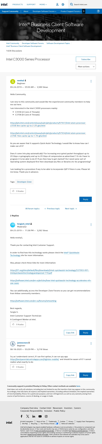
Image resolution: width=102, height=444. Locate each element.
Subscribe (85, 59)
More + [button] (43, 4)
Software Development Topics (58, 43)
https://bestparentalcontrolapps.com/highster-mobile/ (34, 359)
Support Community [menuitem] (10, 11)
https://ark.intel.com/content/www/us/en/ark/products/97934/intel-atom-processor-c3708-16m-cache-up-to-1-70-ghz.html (48, 134)
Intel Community (12, 43)
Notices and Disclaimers (80, 430)
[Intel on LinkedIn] (34, 416)
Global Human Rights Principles (37, 434)
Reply (85, 199)
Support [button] (31, 4)
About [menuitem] (26, 11)
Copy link (70, 332)
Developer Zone (24, 181)
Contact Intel (45, 407)
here (78, 386)
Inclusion (48, 410)
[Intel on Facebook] (21, 416)
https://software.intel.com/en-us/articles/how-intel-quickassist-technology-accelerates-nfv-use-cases (50, 281)
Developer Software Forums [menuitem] (44, 11)
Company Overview (29, 407)
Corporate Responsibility (31, 410)
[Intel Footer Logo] (9, 422)
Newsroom (57, 407)
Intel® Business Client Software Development (23, 46)
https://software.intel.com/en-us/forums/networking (33, 300)
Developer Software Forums (33, 43)
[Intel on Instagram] (46, 416)
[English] (63, 4)
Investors (68, 407)
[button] (91, 81)
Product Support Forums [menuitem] (70, 11)
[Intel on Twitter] (28, 416)
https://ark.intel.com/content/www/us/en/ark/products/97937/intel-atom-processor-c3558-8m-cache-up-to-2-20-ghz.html (48, 124)
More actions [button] (83, 66)
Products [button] (18, 4)
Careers (77, 407)
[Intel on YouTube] (40, 416)
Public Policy (59, 410)
